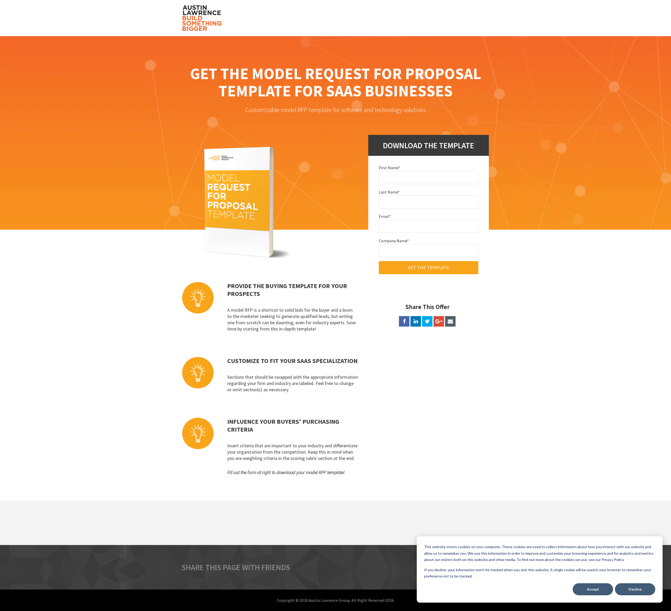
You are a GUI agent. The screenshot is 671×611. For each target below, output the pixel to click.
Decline (635, 589)
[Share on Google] (439, 321)
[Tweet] (427, 321)
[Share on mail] (450, 321)
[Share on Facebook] (404, 321)
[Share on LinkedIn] (415, 321)
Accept (593, 589)
